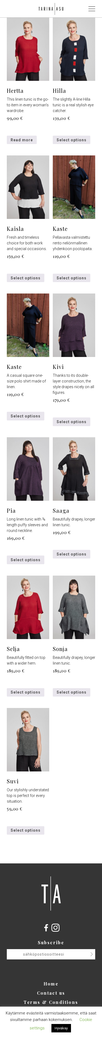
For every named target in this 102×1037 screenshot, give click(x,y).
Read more (22, 140)
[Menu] (92, 10)
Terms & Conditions (51, 1002)
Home (51, 984)
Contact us (51, 993)
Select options (71, 140)
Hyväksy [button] (61, 1028)
